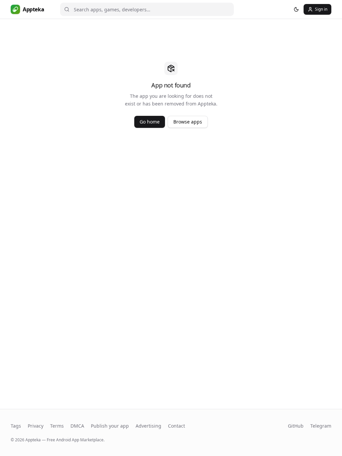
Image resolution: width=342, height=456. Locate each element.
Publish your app (110, 426)
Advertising (148, 426)
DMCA (77, 426)
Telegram (320, 426)
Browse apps (187, 122)
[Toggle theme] (296, 9)
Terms (57, 426)
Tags (16, 426)
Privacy (35, 426)
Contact (176, 426)
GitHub (296, 426)
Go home (150, 122)
